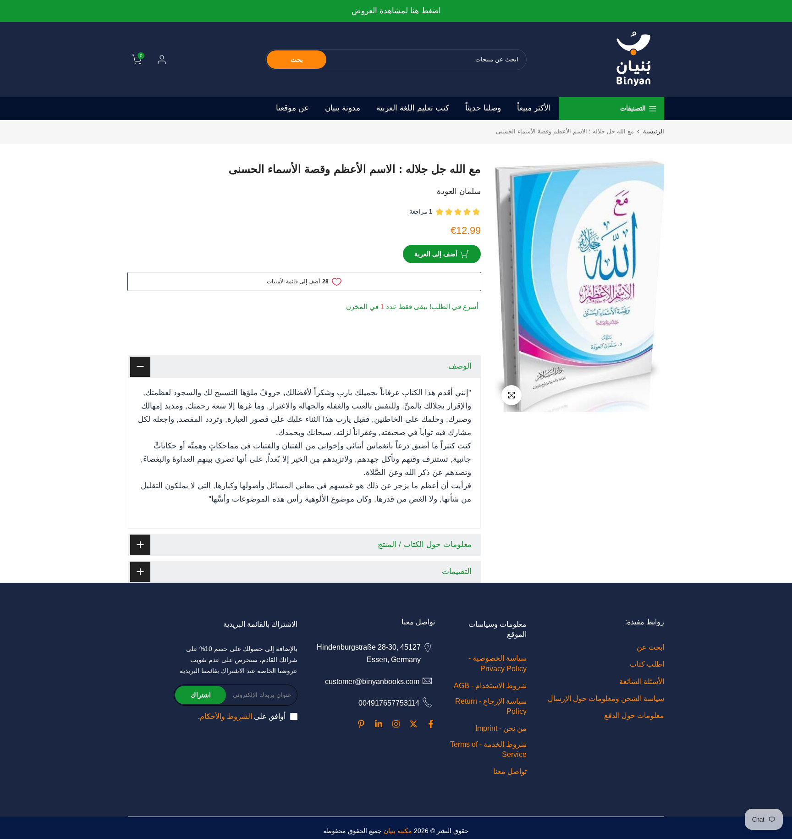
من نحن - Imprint (501, 728)
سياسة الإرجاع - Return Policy (491, 706)
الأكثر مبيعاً (534, 108)
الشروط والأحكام (226, 716)
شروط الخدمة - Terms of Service (488, 749)
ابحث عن (650, 647)
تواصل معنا (510, 771)
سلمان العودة (459, 191)
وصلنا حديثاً (483, 108)
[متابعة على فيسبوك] (431, 723)
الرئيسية (653, 131)
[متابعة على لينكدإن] (378, 723)
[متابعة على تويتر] (413, 723)
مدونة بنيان (342, 108)
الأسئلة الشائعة (641, 681)
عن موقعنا (292, 108)
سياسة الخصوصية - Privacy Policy (497, 663)
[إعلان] (395, 11)
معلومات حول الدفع (634, 715)
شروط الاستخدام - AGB (490, 686)
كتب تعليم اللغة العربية (412, 108)
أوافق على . (242, 716)
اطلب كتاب (647, 664)
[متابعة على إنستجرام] (396, 723)
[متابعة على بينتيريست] (361, 723)
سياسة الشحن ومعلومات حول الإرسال (606, 698)
